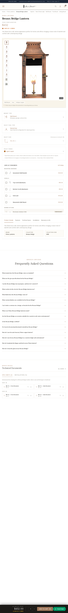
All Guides (61, 368)
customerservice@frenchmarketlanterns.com (32, 1)
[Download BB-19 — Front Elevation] (31, 387)
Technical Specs (26, 220)
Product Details (8, 220)
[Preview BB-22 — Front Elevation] (28, 395)
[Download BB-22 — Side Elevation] (63, 395)
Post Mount (55, 11)
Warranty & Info (45, 220)
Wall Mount (48, 11)
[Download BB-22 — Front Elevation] (31, 395)
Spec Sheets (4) (7, 375)
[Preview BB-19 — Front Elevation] (28, 387)
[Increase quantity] (34, 609)
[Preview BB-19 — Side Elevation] (60, 387)
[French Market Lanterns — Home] (29, 6)
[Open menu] (3, 6)
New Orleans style (40, 11)
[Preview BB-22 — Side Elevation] (60, 395)
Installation (36, 220)
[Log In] (60, 6)
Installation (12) (21, 375)
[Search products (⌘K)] (55, 6)
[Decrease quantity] (27, 609)
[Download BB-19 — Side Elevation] (63, 387)
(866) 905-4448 (12, 1)
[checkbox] (34, 173)
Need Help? (60, 609)
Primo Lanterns (11, 11)
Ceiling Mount (62, 11)
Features (17, 220)
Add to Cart (43, 609)
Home (3, 11)
